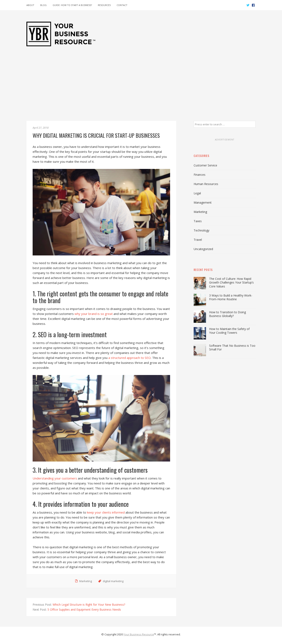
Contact (122, 5)
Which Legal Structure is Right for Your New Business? (89, 604)
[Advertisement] (141, 90)
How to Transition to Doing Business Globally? (227, 314)
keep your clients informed (106, 512)
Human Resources (206, 184)
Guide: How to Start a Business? (72, 5)
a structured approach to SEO (129, 358)
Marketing (85, 581)
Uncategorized (203, 249)
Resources (104, 5)
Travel (198, 240)
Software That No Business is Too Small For (232, 347)
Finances (199, 175)
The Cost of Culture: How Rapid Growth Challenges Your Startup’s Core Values (231, 282)
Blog (43, 5)
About (30, 5)
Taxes (198, 221)
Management (203, 202)
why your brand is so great (94, 314)
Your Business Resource (138, 634)
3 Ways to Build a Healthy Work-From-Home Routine (230, 297)
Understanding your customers (55, 478)
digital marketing (113, 581)
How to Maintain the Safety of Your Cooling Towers (229, 331)
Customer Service (205, 165)
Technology (201, 230)
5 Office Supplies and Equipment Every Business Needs (84, 609)
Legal (197, 193)
